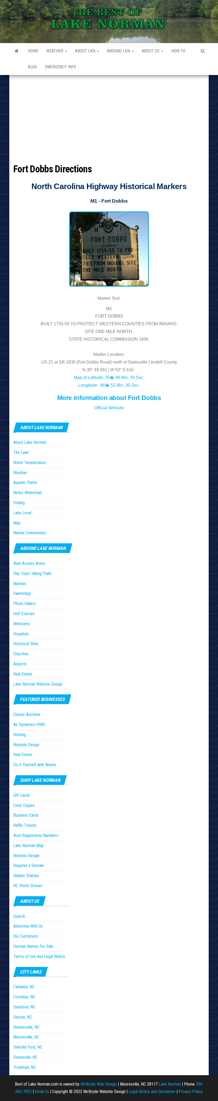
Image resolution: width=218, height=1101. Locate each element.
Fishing (19, 502)
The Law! (21, 452)
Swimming (22, 593)
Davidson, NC (24, 1007)
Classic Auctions (26, 714)
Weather (55, 50)
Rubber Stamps (26, 875)
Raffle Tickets (24, 825)
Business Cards (26, 815)
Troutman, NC (24, 1067)
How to (178, 50)
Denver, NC (22, 1017)
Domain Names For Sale (33, 946)
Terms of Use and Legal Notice (39, 956)
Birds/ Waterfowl (27, 492)
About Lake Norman (29, 442)
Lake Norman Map (28, 845)
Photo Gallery (24, 603)
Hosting (19, 734)
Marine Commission (29, 532)
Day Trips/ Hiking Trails (32, 573)
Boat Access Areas (29, 563)
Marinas (19, 583)
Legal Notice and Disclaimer (152, 1091)
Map (16, 523)
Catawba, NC (24, 986)
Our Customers (25, 936)
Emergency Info (60, 66)
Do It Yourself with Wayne (34, 764)
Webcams (21, 623)
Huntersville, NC (26, 1027)
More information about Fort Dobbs (109, 397)
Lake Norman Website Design (37, 684)
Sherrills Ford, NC (27, 1047)
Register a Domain (28, 865)
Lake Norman (170, 1084)
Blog (32, 66)
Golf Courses (24, 613)
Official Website (109, 408)
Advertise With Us (28, 926)
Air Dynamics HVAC (29, 724)
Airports (20, 663)
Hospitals (21, 633)
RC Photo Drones (27, 885)
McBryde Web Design (99, 1084)
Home (33, 50)
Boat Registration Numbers (35, 835)
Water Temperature (29, 462)
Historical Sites (26, 643)
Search (19, 916)
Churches (21, 653)
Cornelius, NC (24, 996)
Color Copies (24, 805)
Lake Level (22, 512)
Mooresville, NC (26, 1037)
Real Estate (22, 674)
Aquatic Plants (25, 482)
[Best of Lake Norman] (16, 51)
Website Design (26, 744)
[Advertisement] (109, 115)
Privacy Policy (191, 1091)
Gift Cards (21, 795)
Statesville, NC (25, 1057)
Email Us (42, 1091)
